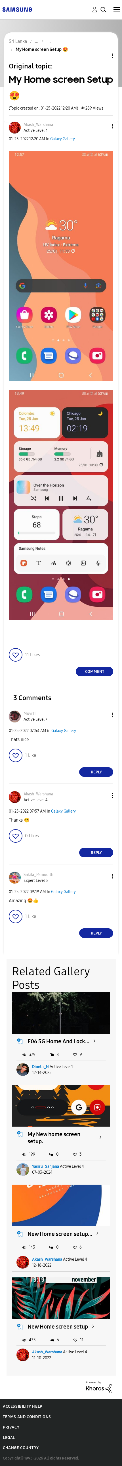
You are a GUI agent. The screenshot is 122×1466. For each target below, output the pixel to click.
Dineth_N (40, 1066)
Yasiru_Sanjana (45, 1166)
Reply (96, 772)
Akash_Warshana (47, 1259)
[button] (103, 126)
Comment (94, 671)
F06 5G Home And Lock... (58, 1041)
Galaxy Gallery (62, 139)
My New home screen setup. (54, 1138)
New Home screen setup (58, 1326)
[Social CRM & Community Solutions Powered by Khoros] (99, 1387)
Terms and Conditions (27, 1416)
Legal (9, 1437)
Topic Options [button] (103, 56)
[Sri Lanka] (17, 9)
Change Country (21, 1447)
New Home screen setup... (60, 1234)
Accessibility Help (22, 1406)
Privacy (11, 1427)
